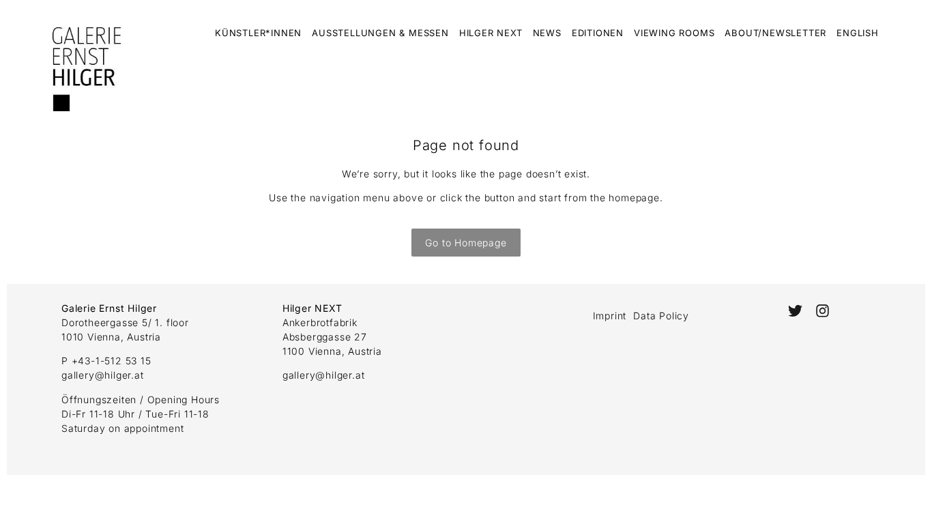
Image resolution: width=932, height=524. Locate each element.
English (857, 32)
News (547, 32)
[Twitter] (794, 311)
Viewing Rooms (674, 32)
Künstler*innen (258, 32)
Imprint (610, 315)
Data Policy (661, 315)
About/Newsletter (775, 32)
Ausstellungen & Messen (380, 32)
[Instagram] (822, 311)
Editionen (598, 32)
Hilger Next (491, 32)
